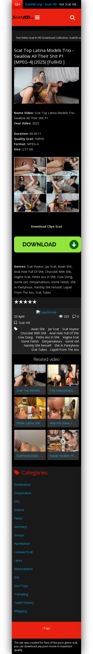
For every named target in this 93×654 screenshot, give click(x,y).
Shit (16, 577)
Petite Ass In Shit (47, 337)
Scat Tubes (39, 349)
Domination (22, 484)
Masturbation (23, 569)
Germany (20, 527)
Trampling (21, 594)
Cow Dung (25, 337)
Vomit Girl (72, 341)
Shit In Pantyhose (67, 345)
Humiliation (22, 544)
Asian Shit (38, 329)
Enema (19, 510)
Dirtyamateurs (52, 341)
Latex (18, 560)
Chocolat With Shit (33, 333)
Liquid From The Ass (64, 349)
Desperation (22, 493)
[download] (47, 244)
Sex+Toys (21, 586)
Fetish (18, 518)
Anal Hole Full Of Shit (64, 333)
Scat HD (24, 323)
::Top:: (46, 628)
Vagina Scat (71, 337)
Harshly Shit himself (37, 345)
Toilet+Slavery (24, 603)
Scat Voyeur (70, 329)
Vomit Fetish (30, 341)
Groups (19, 535)
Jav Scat (53, 329)
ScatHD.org (23, 17)
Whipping (20, 611)
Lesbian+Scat (23, 552)
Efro (17, 501)
